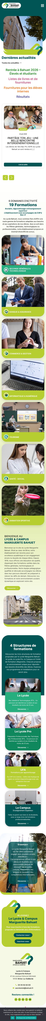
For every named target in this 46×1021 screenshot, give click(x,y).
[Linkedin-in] (23, 999)
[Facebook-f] (15, 999)
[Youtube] (30, 999)
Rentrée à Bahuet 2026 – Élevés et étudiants (23, 71)
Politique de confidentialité (26, 1018)
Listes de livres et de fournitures (23, 80)
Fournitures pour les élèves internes (23, 89)
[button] (42, 5)
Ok (13, 1018)
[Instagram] (19, 999)
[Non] (42, 1014)
